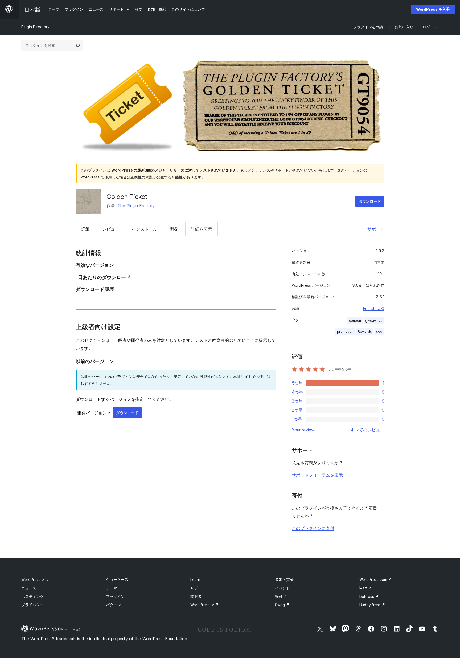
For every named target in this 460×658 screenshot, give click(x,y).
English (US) (373, 308)
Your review (303, 429)
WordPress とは (35, 579)
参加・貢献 (284, 579)
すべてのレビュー (367, 429)
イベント (282, 588)
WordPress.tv (204, 604)
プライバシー (32, 604)
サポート (375, 229)
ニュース (28, 588)
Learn (195, 579)
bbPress (369, 596)
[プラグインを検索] (77, 45)
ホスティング (32, 596)
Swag (282, 604)
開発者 (196, 596)
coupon (355, 321)
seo (379, 332)
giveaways (373, 321)
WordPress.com (375, 579)
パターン (113, 604)
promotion (345, 332)
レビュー (110, 229)
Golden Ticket (126, 197)
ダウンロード (370, 201)
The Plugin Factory (136, 205)
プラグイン (115, 596)
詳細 (85, 229)
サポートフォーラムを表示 (317, 475)
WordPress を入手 (433, 9)
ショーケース (117, 579)
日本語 (77, 629)
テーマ (111, 588)
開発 (174, 229)
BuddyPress (372, 604)
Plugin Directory (35, 26)
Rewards (365, 332)
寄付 (281, 596)
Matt (365, 588)
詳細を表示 (201, 229)
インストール (144, 229)
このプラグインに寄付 (313, 528)
